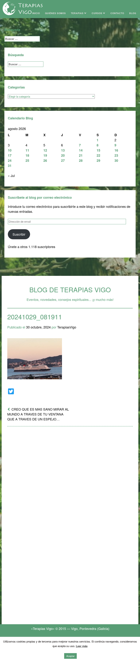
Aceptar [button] (70, 656)
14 (81, 150)
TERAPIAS (77, 13)
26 (45, 160)
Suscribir (19, 234)
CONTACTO (117, 13)
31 (9, 165)
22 (98, 155)
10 (9, 150)
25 (27, 160)
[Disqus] (70, 477)
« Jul (11, 175)
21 (81, 155)
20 (63, 155)
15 (98, 150)
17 (9, 155)
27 (63, 160)
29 (98, 160)
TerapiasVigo (66, 327)
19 (45, 155)
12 (45, 150)
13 (63, 150)
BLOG (132, 13)
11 (27, 150)
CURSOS (97, 13)
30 (116, 160)
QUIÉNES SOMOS (55, 13)
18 (27, 155)
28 (81, 160)
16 (116, 150)
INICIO (36, 13)
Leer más (82, 646)
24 (9, 160)
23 (116, 155)
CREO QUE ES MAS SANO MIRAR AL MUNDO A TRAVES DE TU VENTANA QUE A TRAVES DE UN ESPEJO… (38, 414)
